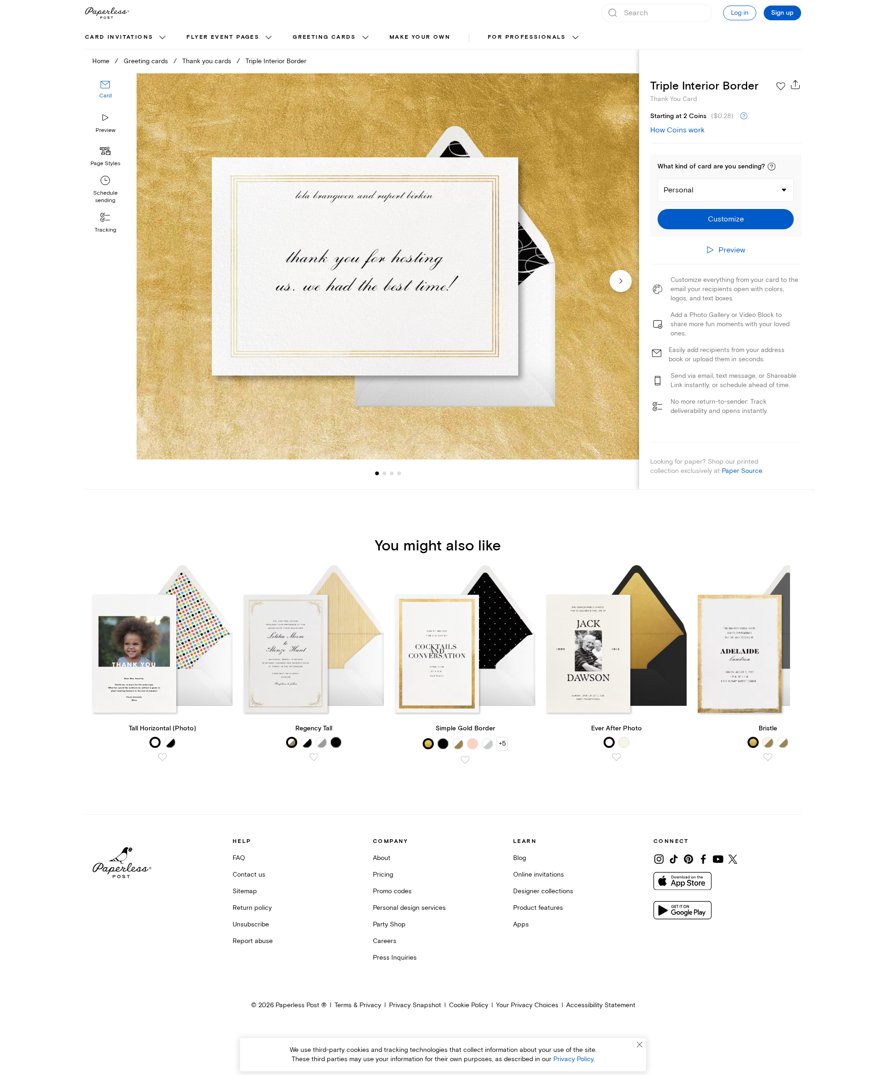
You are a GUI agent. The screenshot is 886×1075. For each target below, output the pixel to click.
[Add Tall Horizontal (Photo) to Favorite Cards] (162, 757)
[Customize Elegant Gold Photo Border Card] (387, 266)
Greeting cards (324, 37)
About (381, 858)
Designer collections (543, 891)
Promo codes (392, 891)
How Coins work (677, 130)
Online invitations (538, 874)
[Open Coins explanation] (744, 116)
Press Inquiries (395, 958)
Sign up (782, 13)
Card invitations (119, 37)
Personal (679, 190)
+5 (502, 743)
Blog (519, 858)
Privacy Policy (573, 1059)
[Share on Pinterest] (688, 859)
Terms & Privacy (358, 1005)
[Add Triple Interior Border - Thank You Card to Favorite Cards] (780, 86)
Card (105, 95)
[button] (771, 166)
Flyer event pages (222, 37)
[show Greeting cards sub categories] (365, 38)
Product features (538, 908)
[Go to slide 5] (399, 473)
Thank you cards (206, 61)
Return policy (252, 908)
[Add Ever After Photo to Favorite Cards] (616, 757)
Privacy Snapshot (415, 1005)
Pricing (383, 874)
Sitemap (245, 891)
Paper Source (742, 471)
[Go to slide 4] (392, 473)
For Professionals (527, 37)
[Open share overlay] (795, 84)
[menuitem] (126, 38)
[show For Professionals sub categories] (575, 38)
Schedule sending (105, 197)
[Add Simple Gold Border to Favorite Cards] (465, 759)
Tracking (105, 230)
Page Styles (105, 163)
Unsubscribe (251, 924)
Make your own (419, 37)
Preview (105, 130)
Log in (739, 13)
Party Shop (389, 924)
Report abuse (253, 941)
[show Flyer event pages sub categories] (268, 38)
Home (100, 61)
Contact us (249, 874)
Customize (726, 219)
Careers (384, 941)
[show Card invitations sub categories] (162, 38)
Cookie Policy (468, 1005)
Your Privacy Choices (527, 1005)
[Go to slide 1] (377, 473)
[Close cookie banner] (639, 1044)
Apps (521, 924)
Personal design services (409, 908)
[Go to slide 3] (384, 473)
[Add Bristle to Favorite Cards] (767, 757)
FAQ (239, 858)
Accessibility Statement (600, 1005)
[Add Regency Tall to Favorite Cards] (313, 757)
